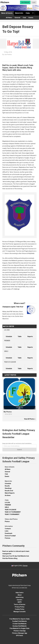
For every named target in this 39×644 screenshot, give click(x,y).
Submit (19, 449)
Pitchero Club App (20, 631)
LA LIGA (7, 502)
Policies (7, 538)
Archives (8, 495)
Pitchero (5, 2)
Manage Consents (20, 611)
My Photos (8, 412)
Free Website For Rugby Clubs (19, 628)
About (20, 595)
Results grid (9, 490)
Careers (19, 599)
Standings (8, 488)
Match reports (10, 493)
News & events (7, 13)
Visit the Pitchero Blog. (10, 558)
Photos (7, 521)
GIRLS (7, 507)
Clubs (28, 13)
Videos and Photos (11, 519)
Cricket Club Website (19, 623)
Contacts (8, 528)
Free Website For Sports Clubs (20, 619)
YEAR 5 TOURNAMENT (12, 514)
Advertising (19, 597)
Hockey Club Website (19, 626)
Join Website (25, 2)
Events (30, 17)
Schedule (8, 483)
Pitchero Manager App (19, 633)
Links (6, 531)
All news (9, 17)
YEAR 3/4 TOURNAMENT (13, 512)
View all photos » (29, 419)
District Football (10, 536)
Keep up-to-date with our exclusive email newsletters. (17, 443)
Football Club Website (19, 621)
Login (33, 2)
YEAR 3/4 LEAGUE (10, 509)
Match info (19, 13)
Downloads (8, 533)
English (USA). (20, 565)
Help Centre (19, 592)
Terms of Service (19, 604)
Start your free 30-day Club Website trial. (15, 556)
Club (24, 17)
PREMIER (8, 505)
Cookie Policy (19, 609)
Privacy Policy (19, 607)
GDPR (20, 602)
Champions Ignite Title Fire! (12, 308)
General (17, 17)
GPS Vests (19, 635)
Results (7, 486)
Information (9, 526)
